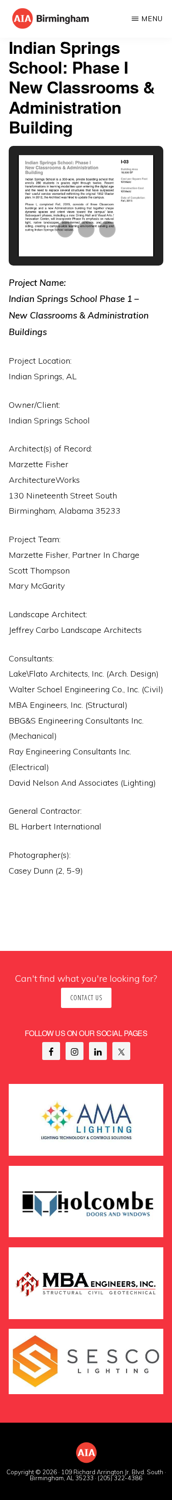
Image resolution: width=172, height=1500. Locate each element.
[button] (65, 229)
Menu (152, 18)
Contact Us (86, 997)
